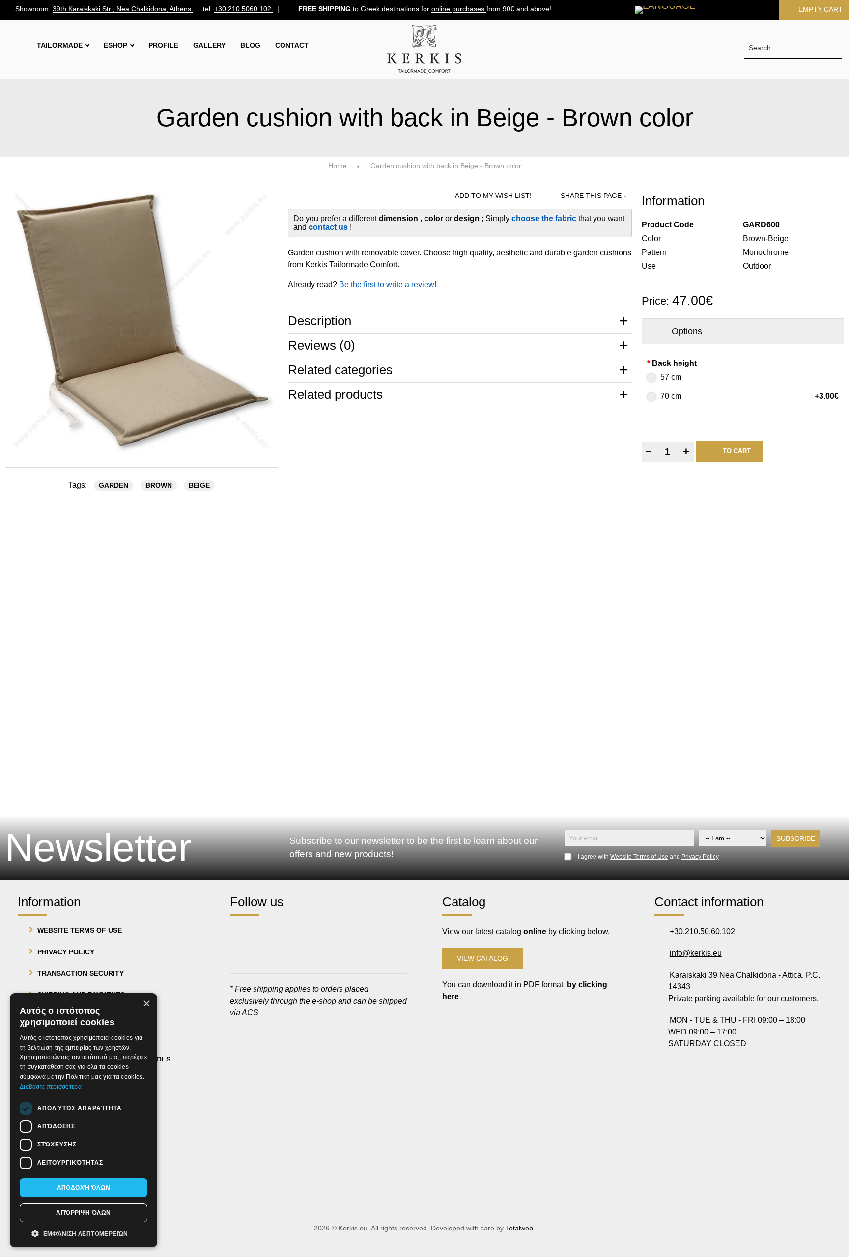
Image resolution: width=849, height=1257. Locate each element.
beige (199, 485)
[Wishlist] (723, 9)
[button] (83, 1233)
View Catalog (482, 958)
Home (337, 165)
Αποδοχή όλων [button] (84, 1187)
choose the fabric (544, 218)
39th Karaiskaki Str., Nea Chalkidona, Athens (123, 9)
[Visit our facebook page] (242, 933)
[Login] (754, 9)
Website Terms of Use (639, 856)
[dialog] (83, 1120)
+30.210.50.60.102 (702, 931)
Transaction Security (80, 973)
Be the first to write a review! (387, 284)
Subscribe (795, 838)
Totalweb (519, 1228)
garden (113, 485)
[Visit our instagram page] (270, 933)
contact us (329, 227)
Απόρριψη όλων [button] (83, 1212)
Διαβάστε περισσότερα (51, 1086)
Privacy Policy (700, 856)
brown (158, 485)
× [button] (146, 1003)
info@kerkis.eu (696, 953)
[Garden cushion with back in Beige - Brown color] (141, 320)
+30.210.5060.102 (243, 9)
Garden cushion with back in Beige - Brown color (445, 165)
